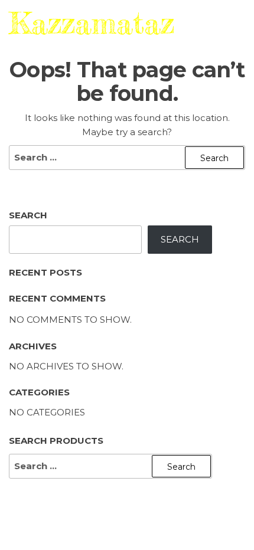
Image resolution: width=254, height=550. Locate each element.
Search (28, 215)
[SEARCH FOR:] (110, 466)
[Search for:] (127, 157)
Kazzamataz (91, 19)
